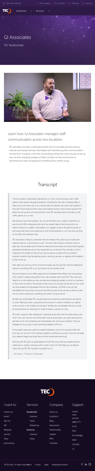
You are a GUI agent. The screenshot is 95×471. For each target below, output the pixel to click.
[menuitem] (11, 3)
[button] (47, 97)
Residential (21, 10)
